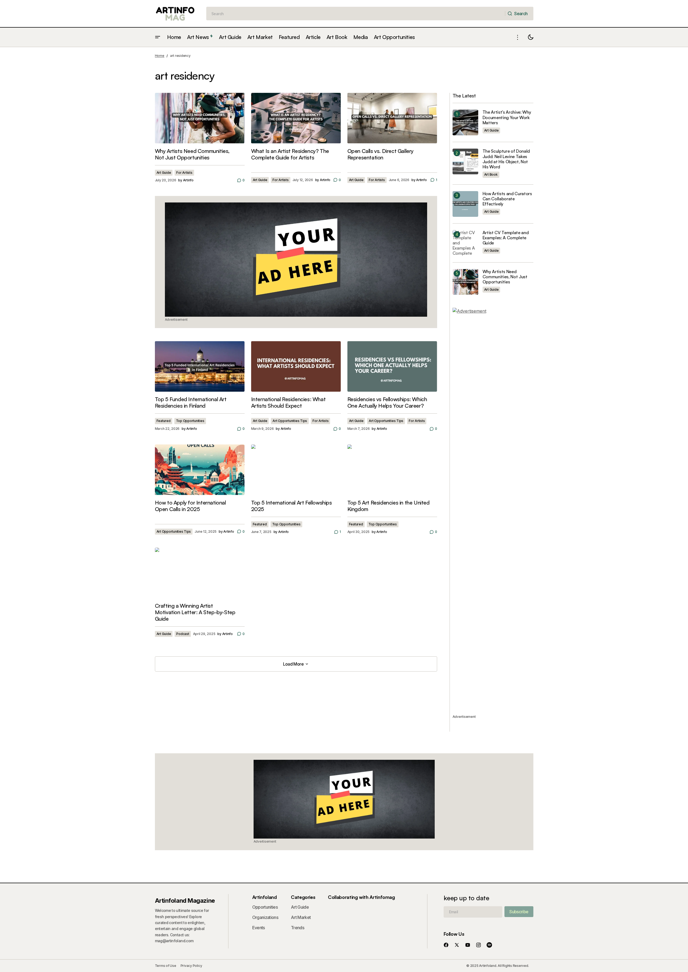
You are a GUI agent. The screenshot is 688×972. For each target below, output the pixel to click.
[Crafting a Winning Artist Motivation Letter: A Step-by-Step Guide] (200, 573)
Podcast (182, 634)
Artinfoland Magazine (185, 900)
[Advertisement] (493, 511)
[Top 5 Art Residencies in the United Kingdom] (392, 469)
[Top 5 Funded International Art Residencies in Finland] (200, 366)
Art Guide (164, 173)
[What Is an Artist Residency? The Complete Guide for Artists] (296, 118)
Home (159, 56)
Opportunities (265, 907)
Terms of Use (165, 966)
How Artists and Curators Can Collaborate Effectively (507, 199)
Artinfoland (264, 897)
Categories (303, 897)
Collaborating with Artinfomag (361, 897)
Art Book (491, 174)
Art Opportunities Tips (289, 421)
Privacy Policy (191, 966)
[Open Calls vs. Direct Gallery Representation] (392, 118)
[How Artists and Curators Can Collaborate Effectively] (465, 204)
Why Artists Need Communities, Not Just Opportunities (505, 276)
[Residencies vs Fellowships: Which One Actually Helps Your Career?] (392, 366)
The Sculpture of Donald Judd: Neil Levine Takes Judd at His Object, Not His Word (506, 159)
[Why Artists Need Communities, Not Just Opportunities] (200, 118)
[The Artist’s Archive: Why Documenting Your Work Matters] (465, 122)
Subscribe (518, 911)
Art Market (301, 917)
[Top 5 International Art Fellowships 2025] (296, 469)
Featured (164, 421)
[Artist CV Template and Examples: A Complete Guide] (465, 243)
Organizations (265, 917)
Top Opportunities (190, 421)
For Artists (184, 173)
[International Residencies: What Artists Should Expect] (296, 366)
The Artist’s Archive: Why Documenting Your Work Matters (507, 117)
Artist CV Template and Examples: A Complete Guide (506, 238)
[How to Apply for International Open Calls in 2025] (200, 469)
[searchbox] (356, 13)
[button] (157, 37)
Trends (297, 927)
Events (258, 927)
